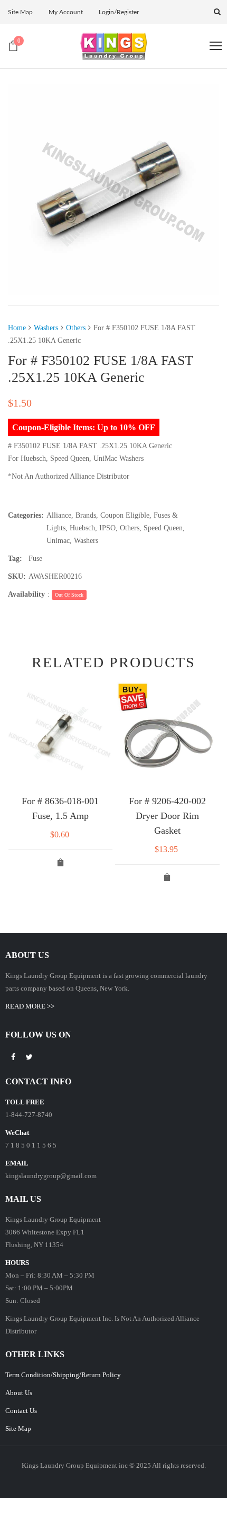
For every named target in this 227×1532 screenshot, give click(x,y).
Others (76, 328)
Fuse (35, 558)
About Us (18, 1393)
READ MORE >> (29, 1006)
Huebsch (82, 528)
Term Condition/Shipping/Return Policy (63, 1375)
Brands (85, 515)
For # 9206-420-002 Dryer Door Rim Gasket (167, 816)
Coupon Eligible (124, 515)
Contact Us (21, 1411)
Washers (46, 328)
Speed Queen (163, 528)
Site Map (18, 1428)
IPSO (107, 528)
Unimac (58, 541)
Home (17, 328)
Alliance (58, 515)
